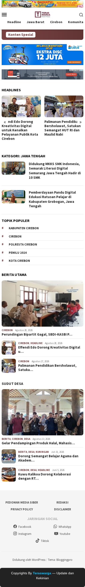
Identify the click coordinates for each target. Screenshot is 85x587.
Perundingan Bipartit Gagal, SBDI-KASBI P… (37, 334)
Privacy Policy (22, 509)
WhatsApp (65, 527)
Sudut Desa (12, 383)
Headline (36, 343)
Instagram (24, 534)
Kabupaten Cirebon (24, 228)
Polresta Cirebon (23, 244)
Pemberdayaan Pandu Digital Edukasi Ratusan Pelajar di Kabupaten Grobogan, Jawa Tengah (52, 199)
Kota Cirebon (19, 261)
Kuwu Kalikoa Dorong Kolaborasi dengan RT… (44, 476)
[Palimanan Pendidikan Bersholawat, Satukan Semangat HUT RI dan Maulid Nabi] (64, 106)
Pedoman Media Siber (21, 502)
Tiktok (45, 541)
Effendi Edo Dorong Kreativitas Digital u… (49, 349)
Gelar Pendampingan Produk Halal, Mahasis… (38, 443)
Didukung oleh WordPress (29, 560)
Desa (27, 439)
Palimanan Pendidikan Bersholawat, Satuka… (47, 367)
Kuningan (42, 452)
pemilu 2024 (18, 253)
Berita (6, 439)
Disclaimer (62, 509)
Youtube (65, 534)
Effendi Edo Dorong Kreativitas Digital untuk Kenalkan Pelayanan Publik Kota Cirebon (20, 130)
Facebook (24, 527)
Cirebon (15, 236)
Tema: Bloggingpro (60, 560)
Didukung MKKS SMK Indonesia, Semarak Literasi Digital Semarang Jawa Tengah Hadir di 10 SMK (55, 171)
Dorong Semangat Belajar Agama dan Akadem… (48, 458)
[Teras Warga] (42, 14)
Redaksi (62, 502)
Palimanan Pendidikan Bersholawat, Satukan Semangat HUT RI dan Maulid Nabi (62, 128)
